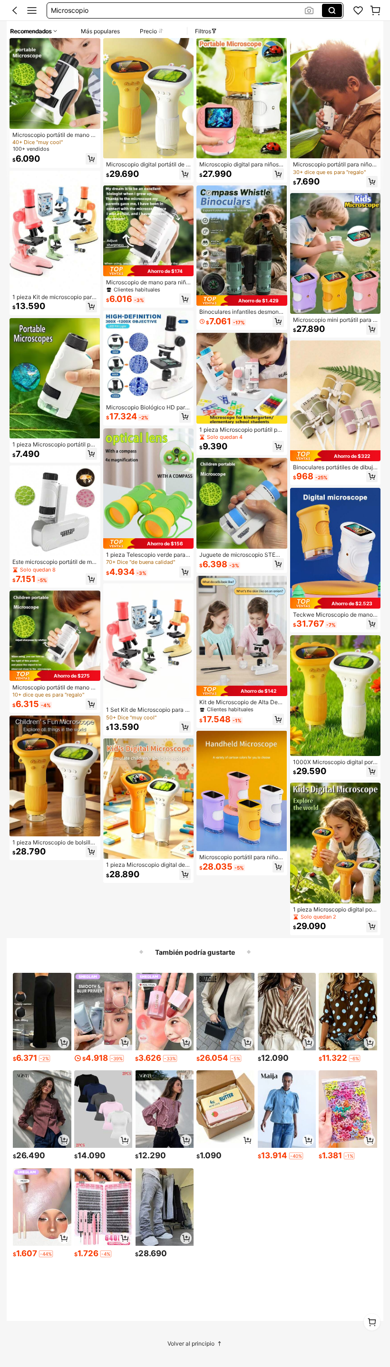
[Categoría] (31, 10)
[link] (358, 10)
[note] (44, 1058)
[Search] (332, 10)
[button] (14, 10)
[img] (55, 675)
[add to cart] (63, 1042)
